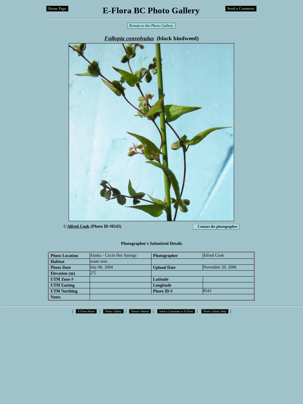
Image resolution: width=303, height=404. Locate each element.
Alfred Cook (78, 226)
